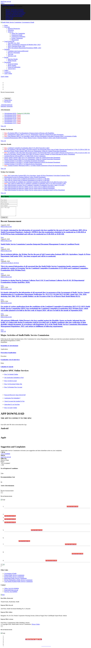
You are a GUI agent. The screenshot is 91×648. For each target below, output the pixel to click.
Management (15, 40)
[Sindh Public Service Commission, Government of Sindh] (17, 22)
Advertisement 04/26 (17, 113)
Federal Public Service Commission (14, 575)
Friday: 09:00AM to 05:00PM (14, 16)
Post (10, 591)
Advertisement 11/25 (12, 123)
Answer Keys (12, 68)
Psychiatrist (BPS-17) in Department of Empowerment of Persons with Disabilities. (29, 133)
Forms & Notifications (14, 67)
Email (11, 590)
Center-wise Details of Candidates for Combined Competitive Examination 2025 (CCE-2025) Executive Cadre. (35, 182)
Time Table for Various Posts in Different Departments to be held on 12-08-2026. (27, 180)
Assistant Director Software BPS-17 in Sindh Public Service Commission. (25, 156)
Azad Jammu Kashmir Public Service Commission (18, 581)
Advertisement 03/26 (12, 115)
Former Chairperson (17, 38)
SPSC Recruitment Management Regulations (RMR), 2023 (24, 48)
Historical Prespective (14, 28)
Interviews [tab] (7, 98)
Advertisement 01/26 (12, 118)
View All (3, 126)
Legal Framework (9, 41)
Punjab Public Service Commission (14, 576)
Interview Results (13, 59)
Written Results (12, 60)
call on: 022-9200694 (8, 5)
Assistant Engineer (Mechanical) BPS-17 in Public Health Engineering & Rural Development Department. (35, 165)
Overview (7, 27)
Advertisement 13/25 (12, 120)
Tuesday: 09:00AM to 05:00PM (15, 11)
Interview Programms (14, 52)
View (2, 237)
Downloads (7, 62)
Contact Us (7, 72)
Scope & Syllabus (13, 64)
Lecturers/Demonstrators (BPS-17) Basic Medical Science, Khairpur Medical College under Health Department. (35, 138)
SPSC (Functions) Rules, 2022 (16, 46)
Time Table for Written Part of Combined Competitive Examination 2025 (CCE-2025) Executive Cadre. (35, 183)
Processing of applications (8, 352)
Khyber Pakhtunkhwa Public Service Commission (18, 580)
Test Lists (10, 54)
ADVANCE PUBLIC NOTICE (10, 263)
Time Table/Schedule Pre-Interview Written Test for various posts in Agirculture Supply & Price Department (34, 190)
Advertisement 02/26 (12, 116)
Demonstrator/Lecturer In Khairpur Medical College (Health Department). (25, 177)
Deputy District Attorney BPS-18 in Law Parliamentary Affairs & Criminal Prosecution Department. (32, 157)
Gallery (6, 70)
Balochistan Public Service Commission (15, 578)
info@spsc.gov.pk (6, 1)
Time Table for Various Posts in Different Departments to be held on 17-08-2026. (27, 178)
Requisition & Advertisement (9, 345)
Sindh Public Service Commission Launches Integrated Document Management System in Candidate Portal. (40, 244)
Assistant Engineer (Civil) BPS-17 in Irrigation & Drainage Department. (24, 160)
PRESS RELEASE (6, 226)
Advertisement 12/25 (12, 121)
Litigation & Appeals (7, 366)
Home (6, 25)
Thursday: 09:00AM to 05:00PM (15, 14)
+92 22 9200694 (5, 453)
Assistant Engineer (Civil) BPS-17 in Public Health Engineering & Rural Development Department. (32, 162)
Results (6, 57)
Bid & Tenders (12, 65)
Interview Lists (12, 56)
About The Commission (18, 33)
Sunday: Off (9, 19)
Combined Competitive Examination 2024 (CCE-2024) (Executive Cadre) (26, 148)
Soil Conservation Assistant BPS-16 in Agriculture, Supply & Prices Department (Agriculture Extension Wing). (37, 175)
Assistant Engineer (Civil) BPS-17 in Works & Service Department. (23, 164)
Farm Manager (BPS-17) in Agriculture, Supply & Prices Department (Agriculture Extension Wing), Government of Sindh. (40, 136)
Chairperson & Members (18, 36)
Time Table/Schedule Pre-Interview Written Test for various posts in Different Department (29, 186)
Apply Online (8, 73)
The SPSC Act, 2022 (14, 43)
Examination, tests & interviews (10, 359)
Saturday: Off (9, 17)
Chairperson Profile (16, 35)
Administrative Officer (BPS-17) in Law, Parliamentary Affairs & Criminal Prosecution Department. (34, 134)
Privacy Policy (36, 624)
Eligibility (7, 49)
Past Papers (7, 101)
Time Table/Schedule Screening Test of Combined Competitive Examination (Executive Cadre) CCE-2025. (34, 185)
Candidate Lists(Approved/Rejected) (18, 51)
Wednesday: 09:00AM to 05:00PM (15, 13)
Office (11, 588)
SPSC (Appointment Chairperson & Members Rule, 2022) (24, 44)
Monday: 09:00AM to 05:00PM (15, 9)
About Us (10, 32)
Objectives (11, 30)
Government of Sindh (10, 573)
